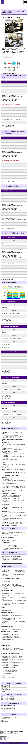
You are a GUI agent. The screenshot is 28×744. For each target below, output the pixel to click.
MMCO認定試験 (4, 709)
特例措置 (3, 691)
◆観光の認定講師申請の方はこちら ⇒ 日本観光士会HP (13, 469)
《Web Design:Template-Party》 (14, 743)
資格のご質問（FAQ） (6, 686)
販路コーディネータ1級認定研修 (8, 699)
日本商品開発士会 (3, 736)
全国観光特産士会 (13, 733)
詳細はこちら (19, 17)
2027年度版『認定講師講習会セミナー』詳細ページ (12, 96)
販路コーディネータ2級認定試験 (8, 707)
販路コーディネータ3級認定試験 (8, 705)
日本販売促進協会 (3, 739)
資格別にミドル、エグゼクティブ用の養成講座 (14, 51)
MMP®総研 (21, 731)
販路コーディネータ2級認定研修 (8, 698)
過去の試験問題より (5, 689)
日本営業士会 (2, 738)
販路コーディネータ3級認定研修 (8, 696)
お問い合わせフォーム (6, 718)
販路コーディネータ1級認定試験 (8, 708)
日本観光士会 (12, 732)
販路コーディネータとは (6, 685)
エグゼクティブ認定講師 (11, 49)
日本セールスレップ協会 (4, 737)
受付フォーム (7, 444)
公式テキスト (4, 688)
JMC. (12, 742)
